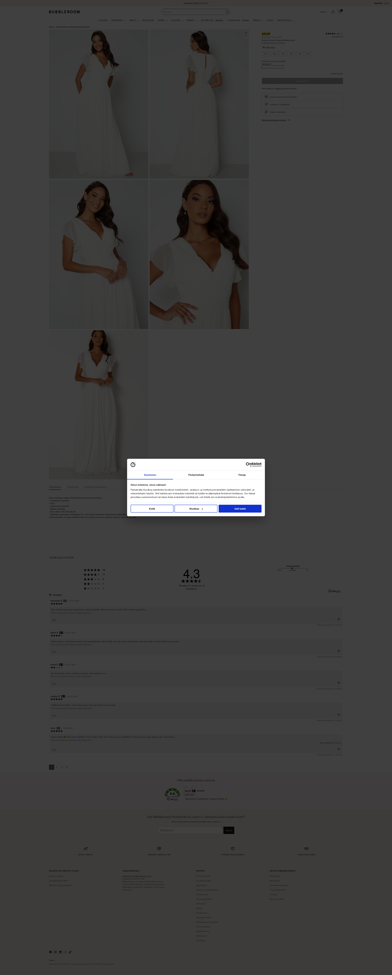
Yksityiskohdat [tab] (196, 474)
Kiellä (152, 508)
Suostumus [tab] (150, 474)
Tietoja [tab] (242, 474)
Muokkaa (194, 508)
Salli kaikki (240, 508)
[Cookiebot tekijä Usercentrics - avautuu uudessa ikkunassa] (248, 464)
